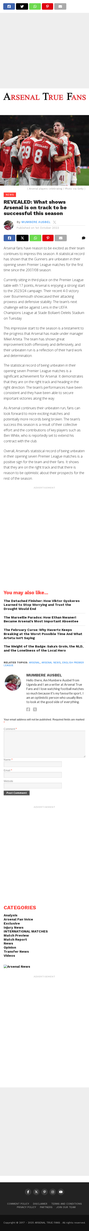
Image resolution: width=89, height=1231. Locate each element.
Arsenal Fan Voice (18, 919)
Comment (10, 729)
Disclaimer (40, 1203)
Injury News (14, 927)
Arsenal (34, 662)
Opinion (10, 947)
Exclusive (12, 923)
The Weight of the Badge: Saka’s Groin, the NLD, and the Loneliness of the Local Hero (43, 648)
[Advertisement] (44, 44)
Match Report (15, 939)
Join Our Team (66, 1207)
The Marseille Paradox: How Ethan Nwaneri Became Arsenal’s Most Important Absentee (41, 619)
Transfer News (16, 952)
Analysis (10, 915)
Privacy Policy (26, 1207)
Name (8, 759)
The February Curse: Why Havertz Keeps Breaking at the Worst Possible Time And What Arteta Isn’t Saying (43, 634)
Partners (46, 1207)
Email (8, 770)
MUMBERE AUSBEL (36, 222)
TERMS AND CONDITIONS (66, 1203)
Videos (9, 956)
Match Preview (16, 935)
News (8, 943)
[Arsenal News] (17, 967)
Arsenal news (51, 662)
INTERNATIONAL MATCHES (26, 931)
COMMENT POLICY (18, 1203)
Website (8, 781)
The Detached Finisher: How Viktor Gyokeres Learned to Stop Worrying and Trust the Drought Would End (42, 605)
